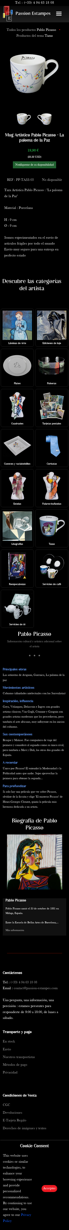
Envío (7, 1049)
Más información (15, 930)
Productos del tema (34, 36)
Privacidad (10, 1072)
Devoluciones (12, 1113)
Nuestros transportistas (19, 1057)
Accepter (49, 1188)
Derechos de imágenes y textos (24, 1128)
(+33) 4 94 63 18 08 (39, 3)
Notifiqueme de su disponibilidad (34, 164)
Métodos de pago (15, 1065)
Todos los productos (31, 30)
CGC (6, 1105)
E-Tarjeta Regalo (14, 1120)
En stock (9, 1041)
